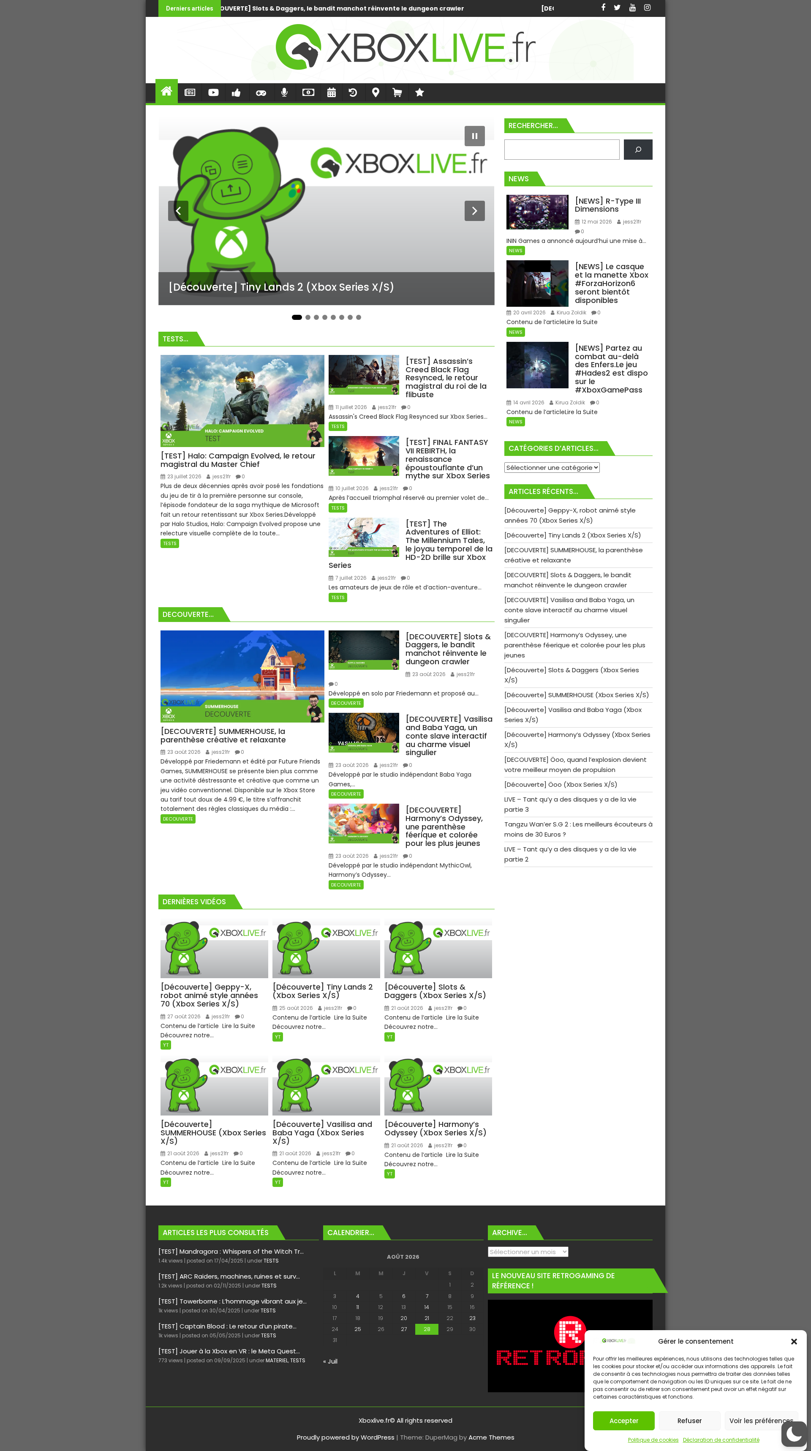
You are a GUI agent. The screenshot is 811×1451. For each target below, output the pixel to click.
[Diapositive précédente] (178, 211)
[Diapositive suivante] (475, 211)
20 (403, 1318)
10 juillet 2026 (351, 488)
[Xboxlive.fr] (405, 78)
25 (357, 1329)
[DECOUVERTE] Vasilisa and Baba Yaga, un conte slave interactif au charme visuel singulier (436, 8)
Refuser (690, 1420)
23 (472, 1318)
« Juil (330, 1361)
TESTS (170, 543)
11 (358, 1307)
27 (404, 1329)
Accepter (624, 1420)
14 (427, 1307)
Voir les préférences (761, 1420)
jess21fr (221, 476)
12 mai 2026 (596, 221)
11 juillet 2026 (350, 407)
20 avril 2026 (529, 312)
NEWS (516, 250)
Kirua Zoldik (570, 312)
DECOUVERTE (178, 819)
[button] (794, 1341)
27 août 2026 (183, 1016)
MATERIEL (277, 1360)
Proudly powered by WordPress (346, 1437)
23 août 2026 (183, 752)
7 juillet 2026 (350, 577)
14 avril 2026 (528, 402)
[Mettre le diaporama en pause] (475, 136)
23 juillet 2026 (183, 476)
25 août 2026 (295, 1008)
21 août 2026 (406, 1008)
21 (427, 1318)
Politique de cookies (653, 1439)
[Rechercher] (638, 149)
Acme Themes (491, 1437)
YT (166, 1045)
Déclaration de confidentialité (721, 1439)
